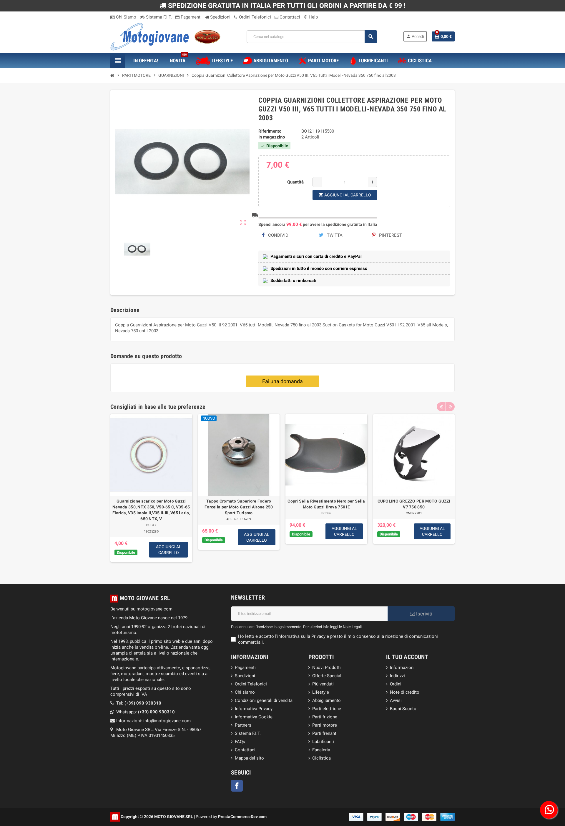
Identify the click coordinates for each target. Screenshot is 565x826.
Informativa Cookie (253, 717)
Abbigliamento (326, 700)
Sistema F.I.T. (158, 17)
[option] (151, 490)
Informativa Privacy (253, 708)
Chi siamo (245, 692)
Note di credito (404, 692)
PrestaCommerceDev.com (242, 816)
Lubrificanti (323, 741)
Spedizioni (219, 17)
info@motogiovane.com (167, 720)
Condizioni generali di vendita (264, 700)
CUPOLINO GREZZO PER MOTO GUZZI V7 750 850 (414, 504)
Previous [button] (441, 406)
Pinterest (390, 235)
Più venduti (323, 684)
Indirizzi (397, 675)
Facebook (237, 786)
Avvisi (396, 700)
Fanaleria (321, 749)
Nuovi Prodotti (326, 667)
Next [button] (450, 406)
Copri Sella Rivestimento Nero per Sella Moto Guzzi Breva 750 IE (326, 504)
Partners (243, 725)
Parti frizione (324, 717)
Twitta (334, 235)
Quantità (295, 182)
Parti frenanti (325, 733)
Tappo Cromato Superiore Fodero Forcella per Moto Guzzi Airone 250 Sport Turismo (239, 507)
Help (311, 17)
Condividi (278, 235)
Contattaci (289, 17)
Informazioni (402, 667)
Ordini (395, 684)
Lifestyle (320, 692)
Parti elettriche (326, 708)
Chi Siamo (125, 17)
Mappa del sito (249, 758)
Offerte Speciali (327, 675)
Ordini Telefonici (254, 17)
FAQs (240, 741)
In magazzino (271, 137)
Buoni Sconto (403, 708)
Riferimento (269, 131)
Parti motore (324, 725)
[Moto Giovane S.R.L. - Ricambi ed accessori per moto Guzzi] (165, 36)
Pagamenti (191, 17)
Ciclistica (321, 758)
